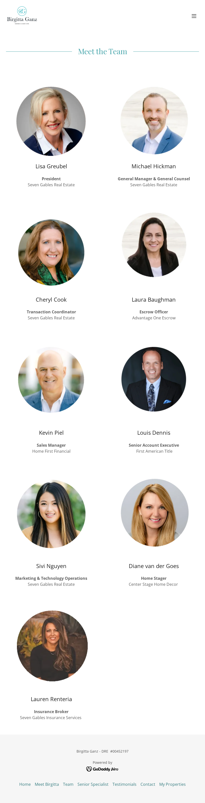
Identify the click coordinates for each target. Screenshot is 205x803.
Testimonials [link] (124, 784)
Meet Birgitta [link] (47, 784)
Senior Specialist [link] (93, 784)
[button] (194, 16)
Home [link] (25, 784)
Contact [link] (147, 784)
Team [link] (68, 784)
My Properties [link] (172, 784)
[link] (22, 16)
